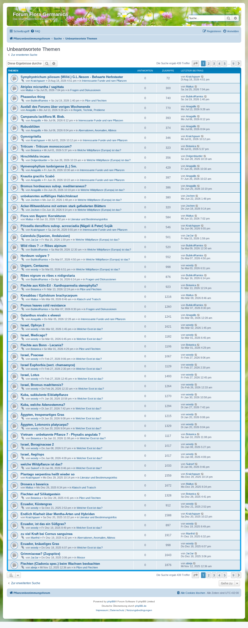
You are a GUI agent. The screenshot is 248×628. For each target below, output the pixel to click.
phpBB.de (141, 605)
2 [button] (208, 63)
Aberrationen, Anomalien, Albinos (97, 130)
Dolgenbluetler (39, 160)
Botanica (36, 150)
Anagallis (31, 110)
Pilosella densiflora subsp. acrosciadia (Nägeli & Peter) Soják (67, 226)
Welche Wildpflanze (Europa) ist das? (99, 150)
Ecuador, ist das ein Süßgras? (43, 524)
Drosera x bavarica (34, 484)
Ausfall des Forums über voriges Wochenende (55, 107)
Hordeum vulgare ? (35, 256)
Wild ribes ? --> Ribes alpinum (43, 246)
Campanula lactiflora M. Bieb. (43, 116)
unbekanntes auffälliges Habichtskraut (49, 196)
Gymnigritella (31, 136)
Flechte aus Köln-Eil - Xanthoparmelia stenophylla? (59, 285)
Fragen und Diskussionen (85, 90)
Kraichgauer (38, 80)
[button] (195, 63)
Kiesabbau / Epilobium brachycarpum (49, 295)
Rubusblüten (30, 126)
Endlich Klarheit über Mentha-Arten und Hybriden (58, 514)
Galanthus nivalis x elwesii (41, 315)
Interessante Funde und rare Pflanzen (104, 80)
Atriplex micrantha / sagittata (42, 87)
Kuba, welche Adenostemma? (43, 405)
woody (35, 269)
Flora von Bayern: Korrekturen (43, 216)
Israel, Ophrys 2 (32, 325)
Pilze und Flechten (96, 100)
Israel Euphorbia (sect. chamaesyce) (48, 365)
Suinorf (35, 468)
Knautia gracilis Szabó (37, 176)
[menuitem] (35, 31)
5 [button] (224, 63)
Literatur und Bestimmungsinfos (89, 219)
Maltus (29, 90)
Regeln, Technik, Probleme (89, 110)
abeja (34, 567)
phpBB (111, 601)
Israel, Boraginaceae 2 (37, 444)
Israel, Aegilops (32, 454)
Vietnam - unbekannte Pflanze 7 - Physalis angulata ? (61, 434)
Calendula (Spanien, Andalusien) (45, 236)
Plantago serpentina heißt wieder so (48, 474)
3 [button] (214, 63)
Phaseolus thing (33, 97)
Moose (81, 557)
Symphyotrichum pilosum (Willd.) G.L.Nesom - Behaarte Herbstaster (72, 77)
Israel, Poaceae (32, 355)
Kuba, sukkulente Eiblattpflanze (44, 395)
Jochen (35, 199)
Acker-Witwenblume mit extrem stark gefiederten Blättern (63, 206)
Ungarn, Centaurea (34, 265)
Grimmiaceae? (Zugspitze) (40, 554)
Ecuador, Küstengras (36, 504)
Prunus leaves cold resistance (43, 305)
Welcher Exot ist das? (90, 329)
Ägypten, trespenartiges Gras (42, 414)
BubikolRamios (39, 100)
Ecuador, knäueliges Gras (40, 544)
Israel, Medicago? (34, 335)
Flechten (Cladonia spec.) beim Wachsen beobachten (60, 563)
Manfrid (35, 537)
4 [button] (219, 63)
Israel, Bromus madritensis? (42, 385)
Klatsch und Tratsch (89, 299)
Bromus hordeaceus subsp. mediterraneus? (53, 186)
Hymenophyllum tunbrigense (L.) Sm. (49, 166)
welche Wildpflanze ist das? (41, 464)
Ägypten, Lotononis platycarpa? (45, 424)
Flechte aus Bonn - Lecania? (42, 345)
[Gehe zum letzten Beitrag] (202, 76)
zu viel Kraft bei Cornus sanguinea (46, 534)
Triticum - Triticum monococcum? (46, 146)
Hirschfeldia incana (35, 156)
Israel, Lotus (30, 375)
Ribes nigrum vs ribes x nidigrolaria (48, 275)
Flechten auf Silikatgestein (40, 494)
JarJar (35, 239)
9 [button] (233, 63)
